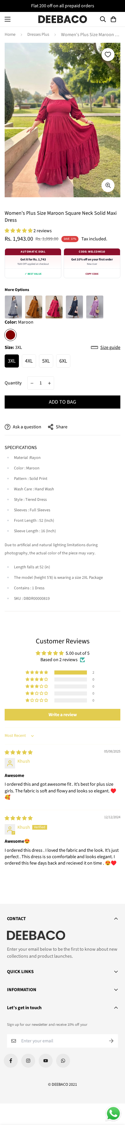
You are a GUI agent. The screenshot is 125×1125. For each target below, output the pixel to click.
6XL (63, 361)
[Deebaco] (62, 19)
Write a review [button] (63, 714)
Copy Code (92, 274)
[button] (114, 19)
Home (10, 34)
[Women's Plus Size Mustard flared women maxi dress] (33, 307)
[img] (19, 752)
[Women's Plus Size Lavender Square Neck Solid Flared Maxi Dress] (94, 307)
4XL (29, 361)
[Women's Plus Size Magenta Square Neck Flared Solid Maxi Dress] (54, 307)
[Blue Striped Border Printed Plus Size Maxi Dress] (13, 307)
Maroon (10, 335)
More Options (17, 290)
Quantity (13, 383)
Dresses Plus (38, 34)
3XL (12, 361)
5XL (46, 361)
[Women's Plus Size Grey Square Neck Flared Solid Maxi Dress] (74, 307)
